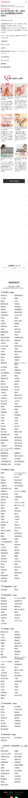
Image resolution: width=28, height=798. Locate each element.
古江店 (2, 715)
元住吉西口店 (4, 315)
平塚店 (16, 434)
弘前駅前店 (4, 601)
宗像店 (2, 768)
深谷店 (16, 354)
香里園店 (3, 525)
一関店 (2, 620)
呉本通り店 (17, 723)
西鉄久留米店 (4, 751)
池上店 (16, 335)
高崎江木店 (17, 329)
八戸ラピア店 (18, 620)
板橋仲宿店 (17, 340)
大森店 (2, 329)
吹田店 (2, 544)
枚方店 (16, 547)
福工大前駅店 (18, 770)
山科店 (16, 558)
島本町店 (3, 511)
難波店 (2, 536)
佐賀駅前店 (17, 762)
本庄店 (2, 357)
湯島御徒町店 (18, 406)
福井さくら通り (18, 670)
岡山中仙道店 (4, 729)
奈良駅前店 (4, 570)
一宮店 (2, 637)
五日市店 (3, 723)
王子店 (16, 301)
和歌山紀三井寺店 (6, 530)
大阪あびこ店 (4, 522)
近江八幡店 (4, 581)
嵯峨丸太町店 (18, 483)
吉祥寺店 (16, 378)
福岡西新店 (4, 779)
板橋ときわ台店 (5, 340)
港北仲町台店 (18, 440)
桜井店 (16, 570)
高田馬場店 (17, 415)
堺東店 (2, 473)
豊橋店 (2, 643)
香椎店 (2, 776)
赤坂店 (16, 773)
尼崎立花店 (17, 567)
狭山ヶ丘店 (4, 432)
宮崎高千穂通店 (18, 765)
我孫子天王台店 (18, 456)
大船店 (2, 351)
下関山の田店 (18, 709)
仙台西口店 (4, 618)
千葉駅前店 (4, 312)
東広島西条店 (18, 715)
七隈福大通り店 (5, 756)
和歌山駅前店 (4, 575)
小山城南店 (17, 458)
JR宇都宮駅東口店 (6, 461)
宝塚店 (16, 564)
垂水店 (2, 477)
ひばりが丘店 (4, 346)
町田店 (2, 418)
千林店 (2, 528)
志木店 (16, 420)
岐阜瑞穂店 (17, 651)
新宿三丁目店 (18, 321)
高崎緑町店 (4, 363)
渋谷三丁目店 (18, 398)
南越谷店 (3, 429)
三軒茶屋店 (17, 373)
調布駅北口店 (4, 304)
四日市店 (16, 654)
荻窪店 (2, 301)
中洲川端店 (17, 776)
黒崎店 (2, 782)
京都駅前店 (4, 491)
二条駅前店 (4, 485)
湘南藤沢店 (17, 448)
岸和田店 (3, 500)
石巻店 (2, 612)
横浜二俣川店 (18, 443)
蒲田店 (2, 335)
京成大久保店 (4, 387)
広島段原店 (17, 720)
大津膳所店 (4, 578)
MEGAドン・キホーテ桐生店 (20, 363)
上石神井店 (4, 376)
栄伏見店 (16, 632)
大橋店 (2, 765)
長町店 (16, 612)
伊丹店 (2, 505)
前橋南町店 (4, 412)
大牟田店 (16, 768)
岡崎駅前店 (17, 634)
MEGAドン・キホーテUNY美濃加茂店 (20, 658)
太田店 (2, 360)
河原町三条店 (4, 497)
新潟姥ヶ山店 (18, 646)
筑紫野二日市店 (5, 770)
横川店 (2, 720)
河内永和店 (17, 511)
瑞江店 (2, 318)
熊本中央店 (17, 782)
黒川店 (16, 667)
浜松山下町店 (18, 695)
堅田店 (16, 575)
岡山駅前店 (17, 726)
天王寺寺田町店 (18, 485)
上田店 (2, 646)
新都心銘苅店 (4, 784)
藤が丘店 (3, 667)
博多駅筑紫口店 (5, 773)
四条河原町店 (4, 553)
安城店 (16, 687)
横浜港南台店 (18, 437)
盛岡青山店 (17, 606)
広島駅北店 (4, 718)
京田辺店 (3, 480)
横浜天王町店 (18, 395)
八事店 (16, 678)
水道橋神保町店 (18, 337)
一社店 (2, 670)
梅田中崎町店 (18, 533)
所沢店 (16, 423)
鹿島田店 (16, 323)
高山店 (2, 649)
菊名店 (16, 376)
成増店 (2, 406)
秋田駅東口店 (18, 601)
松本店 (16, 689)
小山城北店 (4, 458)
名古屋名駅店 (18, 681)
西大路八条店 (18, 480)
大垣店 (16, 692)
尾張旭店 (16, 640)
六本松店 (3, 759)
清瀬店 (16, 298)
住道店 (16, 508)
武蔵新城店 (17, 370)
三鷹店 (16, 412)
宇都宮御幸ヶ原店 (6, 464)
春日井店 (3, 640)
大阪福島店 (4, 539)
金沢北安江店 (4, 678)
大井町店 (3, 343)
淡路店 (2, 519)
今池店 (2, 684)
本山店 (2, 687)
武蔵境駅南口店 (18, 295)
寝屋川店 (16, 525)
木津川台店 (4, 561)
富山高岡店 (17, 643)
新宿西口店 (4, 326)
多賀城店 (3, 598)
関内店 (2, 443)
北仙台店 (16, 618)
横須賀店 (3, 354)
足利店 (16, 318)
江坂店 (16, 542)
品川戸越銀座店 (5, 373)
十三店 (16, 522)
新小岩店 (16, 390)
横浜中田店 (4, 437)
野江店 (16, 530)
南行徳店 (3, 384)
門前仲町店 (17, 332)
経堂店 (16, 384)
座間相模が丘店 (5, 434)
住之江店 (16, 477)
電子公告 (11, 792)
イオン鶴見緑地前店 (6, 542)
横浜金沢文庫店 (5, 337)
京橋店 (16, 539)
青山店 (16, 404)
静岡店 (2, 698)
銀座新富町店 (4, 332)
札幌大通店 (4, 589)
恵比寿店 (3, 307)
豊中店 (16, 514)
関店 (2, 654)
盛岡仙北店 (4, 604)
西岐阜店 (3, 695)
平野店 (16, 500)
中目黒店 (16, 304)
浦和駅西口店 (4, 378)
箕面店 (2, 514)
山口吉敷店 (17, 706)
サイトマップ (10, 794)
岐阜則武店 (4, 657)
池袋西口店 (4, 295)
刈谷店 (2, 689)
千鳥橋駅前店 (18, 497)
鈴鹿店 (2, 681)
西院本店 (16, 550)
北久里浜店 (4, 367)
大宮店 (2, 321)
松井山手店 (17, 561)
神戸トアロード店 (19, 505)
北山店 (16, 494)
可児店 (2, 664)
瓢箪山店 (3, 483)
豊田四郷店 (17, 637)
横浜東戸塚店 (18, 351)
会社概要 (5, 792)
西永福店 (16, 381)
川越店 (2, 423)
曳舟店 (16, 392)
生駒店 (2, 572)
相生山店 (16, 673)
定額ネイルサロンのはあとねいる (8, 5)
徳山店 (2, 709)
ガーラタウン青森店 (20, 598)
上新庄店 (16, 516)
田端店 (2, 381)
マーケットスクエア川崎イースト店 (7, 449)
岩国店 (2, 706)
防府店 (2, 712)
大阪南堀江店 (18, 536)
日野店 (16, 418)
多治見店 (16, 661)
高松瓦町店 (4, 740)
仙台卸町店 (4, 615)
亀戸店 (16, 326)
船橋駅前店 (17, 453)
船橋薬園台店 (4, 453)
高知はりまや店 (5, 737)
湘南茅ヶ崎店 (18, 432)
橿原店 (2, 508)
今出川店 (3, 556)
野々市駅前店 (18, 675)
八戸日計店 (4, 623)
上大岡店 (3, 349)
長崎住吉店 (17, 759)
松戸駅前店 (4, 404)
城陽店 (16, 488)
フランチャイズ (17, 794)
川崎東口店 (4, 398)
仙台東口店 (17, 615)
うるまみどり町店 (6, 754)
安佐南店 (16, 718)
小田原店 (3, 392)
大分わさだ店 (18, 754)
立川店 (2, 415)
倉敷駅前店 (4, 726)
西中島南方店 (4, 494)
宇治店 (2, 564)
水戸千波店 (17, 464)
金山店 (16, 684)
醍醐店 (16, 556)
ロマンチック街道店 (20, 491)
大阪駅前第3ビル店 (6, 488)
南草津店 (16, 578)
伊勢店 (16, 649)
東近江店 (3, 502)
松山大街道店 (18, 737)
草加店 (2, 420)
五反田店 (3, 323)
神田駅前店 (17, 307)
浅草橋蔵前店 (18, 309)
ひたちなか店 (18, 315)
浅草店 (16, 409)
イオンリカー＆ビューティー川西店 (20, 473)
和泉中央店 (17, 544)
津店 (2, 651)
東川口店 (16, 426)
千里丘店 (16, 519)
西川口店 (3, 426)
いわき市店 (4, 606)
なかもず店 (17, 528)
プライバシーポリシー (19, 792)
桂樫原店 (16, 553)
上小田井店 (4, 673)
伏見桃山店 (4, 558)
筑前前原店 (17, 779)
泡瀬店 (16, 751)
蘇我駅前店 (17, 357)
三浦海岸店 (4, 446)
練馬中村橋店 (18, 312)
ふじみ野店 (4, 395)
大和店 (16, 349)
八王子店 (16, 401)
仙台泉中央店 (18, 604)
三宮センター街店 (19, 502)
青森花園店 (4, 609)
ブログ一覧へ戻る (14, 181)
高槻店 (2, 516)
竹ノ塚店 (3, 298)
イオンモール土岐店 (6, 661)
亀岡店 (2, 533)
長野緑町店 (4, 692)
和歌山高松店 (18, 572)
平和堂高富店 (18, 664)
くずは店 (3, 547)
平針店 (2, 634)
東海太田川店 (4, 632)
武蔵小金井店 (18, 346)
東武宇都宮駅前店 (19, 461)
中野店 (16, 343)
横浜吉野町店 (4, 440)
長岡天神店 (4, 550)
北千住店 (3, 409)
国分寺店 (3, 370)
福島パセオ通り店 (19, 609)
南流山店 (16, 387)
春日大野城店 (18, 756)
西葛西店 (3, 309)
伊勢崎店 (16, 360)
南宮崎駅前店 (4, 762)
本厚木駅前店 (18, 446)
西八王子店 (4, 401)
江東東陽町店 (4, 390)
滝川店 (16, 589)
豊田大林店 (4, 675)
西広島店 (16, 712)
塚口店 (2, 567)
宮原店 (16, 367)
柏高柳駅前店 (4, 456)
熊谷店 (16, 429)
